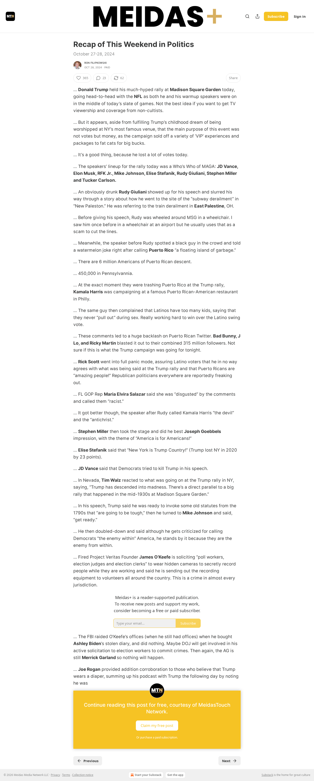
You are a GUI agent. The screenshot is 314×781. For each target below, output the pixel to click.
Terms (66, 775)
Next (226, 760)
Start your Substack (148, 775)
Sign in (300, 16)
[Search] (247, 16)
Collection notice (82, 775)
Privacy (55, 775)
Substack (267, 775)
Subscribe (276, 16)
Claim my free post (157, 725)
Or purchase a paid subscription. (157, 737)
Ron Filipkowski (95, 62)
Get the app (175, 775)
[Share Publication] (257, 16)
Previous (90, 760)
